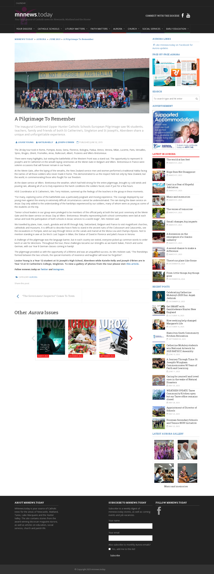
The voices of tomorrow (180, 209)
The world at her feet (178, 159)
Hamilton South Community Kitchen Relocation (183, 334)
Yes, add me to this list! (123, 549)
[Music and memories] (164, 449)
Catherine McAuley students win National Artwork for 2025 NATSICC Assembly (182, 348)
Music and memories (178, 196)
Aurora (33, 277)
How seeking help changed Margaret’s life (181, 322)
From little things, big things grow (183, 274)
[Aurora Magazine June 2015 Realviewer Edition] (175, 72)
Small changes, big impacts (182, 221)
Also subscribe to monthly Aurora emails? (130, 544)
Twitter (44, 269)
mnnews (34, 14)
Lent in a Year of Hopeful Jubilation (180, 186)
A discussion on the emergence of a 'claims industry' (179, 236)
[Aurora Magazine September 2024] (113, 336)
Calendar (21, 3)
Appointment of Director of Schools (182, 409)
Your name (114, 520)
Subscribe (115, 555)
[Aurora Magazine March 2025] (51, 336)
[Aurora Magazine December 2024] (82, 336)
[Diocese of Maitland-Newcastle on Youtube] (188, 15)
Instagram (58, 269)
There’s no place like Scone (182, 260)
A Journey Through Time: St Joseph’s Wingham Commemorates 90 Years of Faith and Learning (182, 364)
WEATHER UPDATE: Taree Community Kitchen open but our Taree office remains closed (182, 395)
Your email (114, 532)
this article (132, 263)
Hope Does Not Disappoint (181, 171)
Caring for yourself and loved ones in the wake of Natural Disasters (183, 379)
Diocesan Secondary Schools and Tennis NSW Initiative (182, 421)
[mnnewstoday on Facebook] (183, 15)
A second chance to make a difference (181, 250)
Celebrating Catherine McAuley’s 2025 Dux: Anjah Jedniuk (181, 295)
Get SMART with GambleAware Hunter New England (181, 309)
